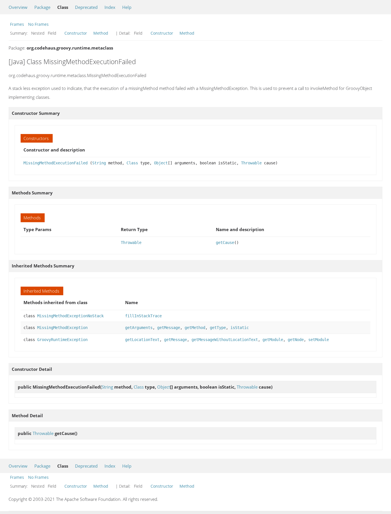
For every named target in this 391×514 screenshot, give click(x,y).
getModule (272, 339)
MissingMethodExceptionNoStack (70, 316)
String (99, 163)
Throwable (251, 163)
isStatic (239, 327)
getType (218, 327)
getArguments (139, 327)
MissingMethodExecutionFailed (55, 163)
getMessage (168, 327)
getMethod (195, 327)
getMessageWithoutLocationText (224, 339)
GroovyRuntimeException (62, 339)
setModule (318, 339)
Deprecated (86, 7)
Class (132, 163)
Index (109, 7)
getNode (296, 339)
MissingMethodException (62, 327)
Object (161, 163)
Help (126, 7)
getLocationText (142, 339)
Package (42, 7)
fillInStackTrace (143, 316)
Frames (17, 24)
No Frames (38, 24)
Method (100, 33)
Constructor (75, 33)
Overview (18, 7)
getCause (225, 242)
